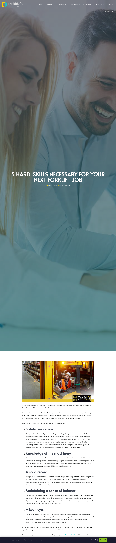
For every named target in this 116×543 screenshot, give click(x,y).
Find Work (51, 4)
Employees (76, 4)
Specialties (88, 4)
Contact (110, 12)
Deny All (93, 540)
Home (41, 4)
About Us (101, 4)
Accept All (103, 540)
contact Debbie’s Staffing (68, 535)
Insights (111, 4)
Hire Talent (63, 4)
